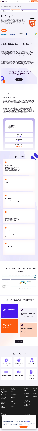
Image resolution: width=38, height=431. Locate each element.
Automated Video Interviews (4, 411)
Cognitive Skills (13, 394)
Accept (23, 426)
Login (29, 1)
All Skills (12, 391)
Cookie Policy (27, 421)
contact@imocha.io (27, 414)
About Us (34, 390)
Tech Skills (12, 406)
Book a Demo (34, 1)
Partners (34, 392)
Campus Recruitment (3, 400)
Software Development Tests (10, 6)
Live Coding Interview (3, 409)
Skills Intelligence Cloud (4, 392)
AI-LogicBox (3, 404)
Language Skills (12, 402)
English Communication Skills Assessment (4, 415)
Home (2, 6)
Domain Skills (13, 397)
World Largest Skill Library (3, 398)
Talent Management (3, 394)
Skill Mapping (26, 396)
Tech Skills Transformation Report (27, 401)
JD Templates (26, 393)
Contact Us (35, 393)
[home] (3, 1)
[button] (17, 1)
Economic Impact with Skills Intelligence (27, 404)
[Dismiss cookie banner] (34, 417)
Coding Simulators (3, 407)
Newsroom (35, 396)
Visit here (19, 79)
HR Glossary (26, 395)
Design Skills (13, 395)
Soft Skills (12, 405)
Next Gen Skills (13, 403)
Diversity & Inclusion (3, 403)
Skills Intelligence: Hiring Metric (27, 398)
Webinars (25, 392)
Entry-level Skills (13, 399)
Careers (34, 395)
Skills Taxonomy (3, 396)
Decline (31, 426)
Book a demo (4, 30)
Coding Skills (13, 392)
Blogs (25, 390)
